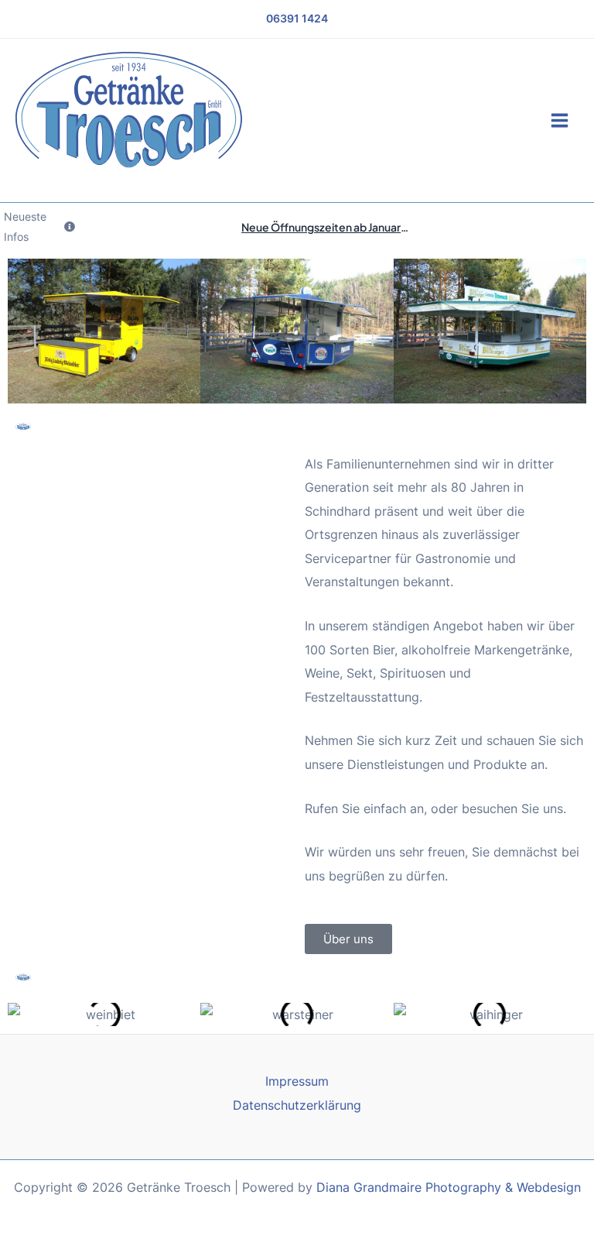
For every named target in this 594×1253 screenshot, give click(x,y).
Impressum (297, 1081)
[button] (22, 1014)
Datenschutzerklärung (297, 1105)
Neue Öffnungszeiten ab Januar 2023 (335, 227)
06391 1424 (297, 18)
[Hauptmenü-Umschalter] (559, 120)
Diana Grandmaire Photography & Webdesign (448, 1187)
